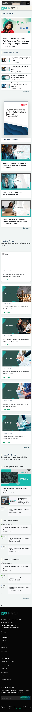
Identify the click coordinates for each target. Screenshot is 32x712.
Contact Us (4, 668)
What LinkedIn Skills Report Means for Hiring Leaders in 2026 (19, 68)
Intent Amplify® (17, 709)
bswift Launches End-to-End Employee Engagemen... (19, 588)
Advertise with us (6, 679)
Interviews (4, 651)
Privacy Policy (5, 665)
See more (26, 91)
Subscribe (24, 698)
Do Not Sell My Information (8, 661)
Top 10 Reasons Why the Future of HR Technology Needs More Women (20, 58)
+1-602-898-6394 (11, 625)
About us (3, 640)
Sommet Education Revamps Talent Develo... (14, 489)
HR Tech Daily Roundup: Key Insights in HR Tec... (19, 539)
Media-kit (3, 676)
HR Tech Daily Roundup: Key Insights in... (15, 528)
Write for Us (4, 672)
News (2, 643)
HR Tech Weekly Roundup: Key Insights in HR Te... (23, 500)
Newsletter (4, 647)
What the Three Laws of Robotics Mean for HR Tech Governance (19, 84)
